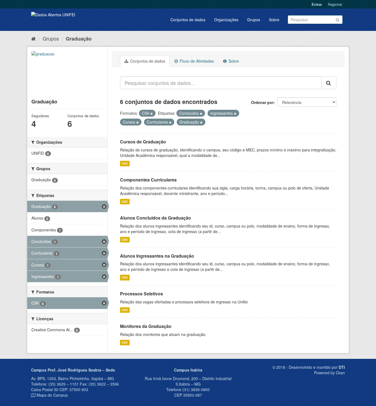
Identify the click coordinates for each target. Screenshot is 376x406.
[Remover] (151, 113)
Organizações (226, 19)
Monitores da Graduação (145, 326)
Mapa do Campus (52, 395)
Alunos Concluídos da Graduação (155, 218)
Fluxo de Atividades (196, 61)
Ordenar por (262, 102)
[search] (328, 82)
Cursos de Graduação (143, 141)
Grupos (253, 19)
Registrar (335, 4)
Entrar (317, 4)
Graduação (79, 38)
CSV (125, 163)
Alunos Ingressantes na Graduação (157, 256)
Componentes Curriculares (148, 180)
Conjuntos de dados (187, 19)
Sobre (274, 19)
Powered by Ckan (329, 372)
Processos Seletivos (141, 293)
